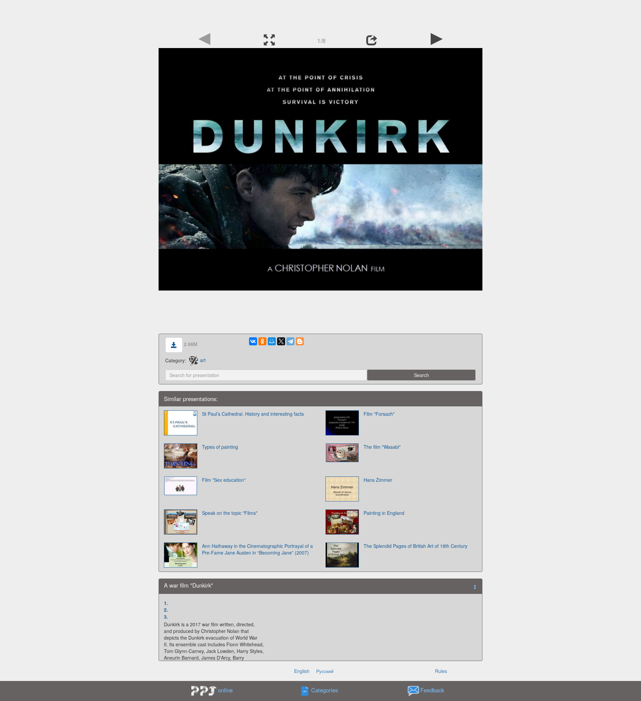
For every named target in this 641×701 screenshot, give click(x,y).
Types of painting (220, 446)
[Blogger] (300, 341)
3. (166, 616)
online (225, 690)
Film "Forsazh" (379, 413)
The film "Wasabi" (382, 446)
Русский (325, 671)
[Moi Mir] (272, 341)
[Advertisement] (320, 15)
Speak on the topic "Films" (229, 512)
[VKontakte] (253, 341)
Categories (324, 690)
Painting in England (384, 512)
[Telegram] (290, 341)
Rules (441, 671)
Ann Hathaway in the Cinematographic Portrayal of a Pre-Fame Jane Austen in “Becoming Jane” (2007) (257, 549)
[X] (281, 341)
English (301, 671)
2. (166, 609)
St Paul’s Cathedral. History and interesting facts (253, 413)
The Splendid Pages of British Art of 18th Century (415, 546)
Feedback (432, 690)
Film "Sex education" (224, 479)
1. (166, 603)
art (203, 360)
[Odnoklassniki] (262, 341)
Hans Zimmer (378, 479)
